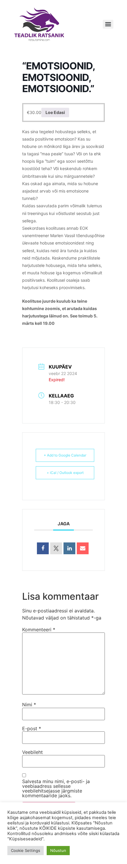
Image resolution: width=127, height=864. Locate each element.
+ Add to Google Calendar (65, 455)
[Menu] (108, 24)
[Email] (83, 548)
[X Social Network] (56, 548)
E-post (31, 728)
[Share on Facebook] (43, 548)
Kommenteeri (38, 629)
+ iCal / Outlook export (65, 472)
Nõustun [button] (58, 850)
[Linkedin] (69, 548)
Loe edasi (55, 112)
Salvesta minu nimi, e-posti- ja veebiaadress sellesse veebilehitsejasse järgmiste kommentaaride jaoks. (56, 788)
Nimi (29, 704)
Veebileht (32, 752)
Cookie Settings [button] (25, 850)
